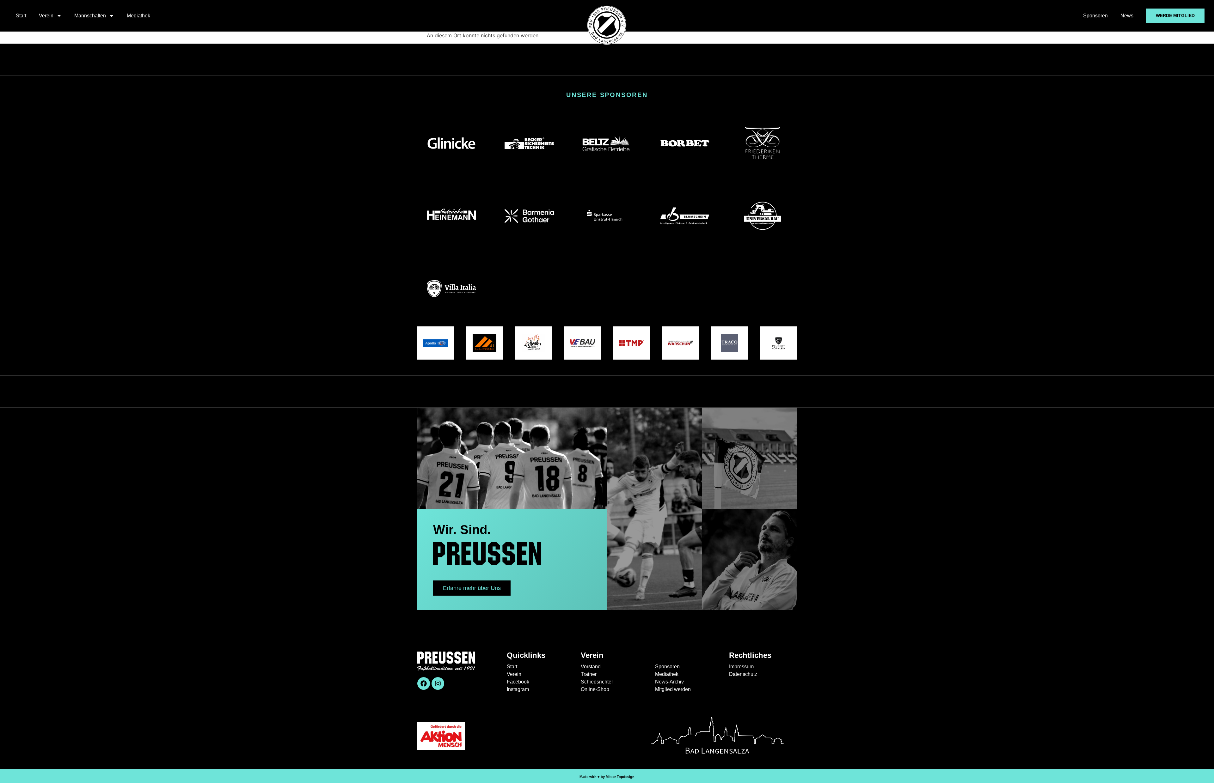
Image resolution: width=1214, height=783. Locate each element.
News (1126, 15)
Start (21, 15)
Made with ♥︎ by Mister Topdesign (607, 777)
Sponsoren (1095, 15)
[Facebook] (423, 683)
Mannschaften (90, 15)
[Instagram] (438, 683)
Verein (46, 15)
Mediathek (138, 15)
